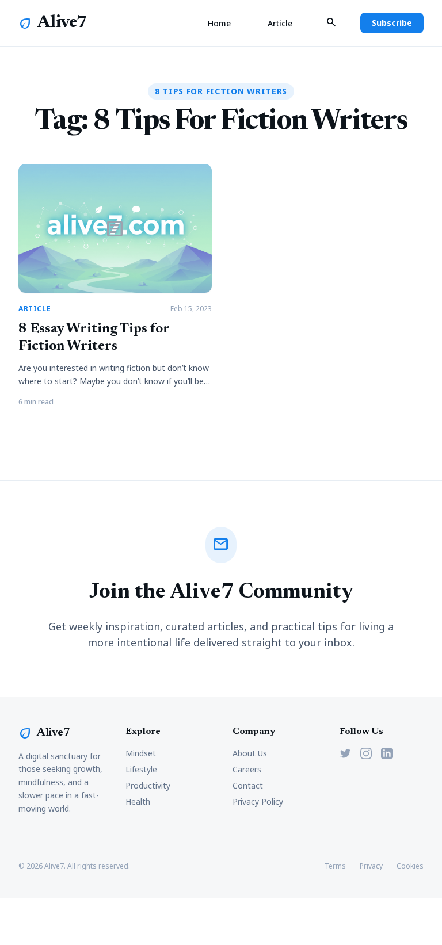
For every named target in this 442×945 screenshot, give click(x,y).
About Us (250, 753)
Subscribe (392, 22)
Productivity (147, 785)
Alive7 (62, 23)
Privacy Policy (258, 801)
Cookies (410, 866)
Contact (248, 785)
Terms (335, 866)
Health (137, 801)
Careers (247, 769)
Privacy (371, 866)
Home (219, 23)
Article (280, 23)
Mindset (140, 753)
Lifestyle (141, 769)
